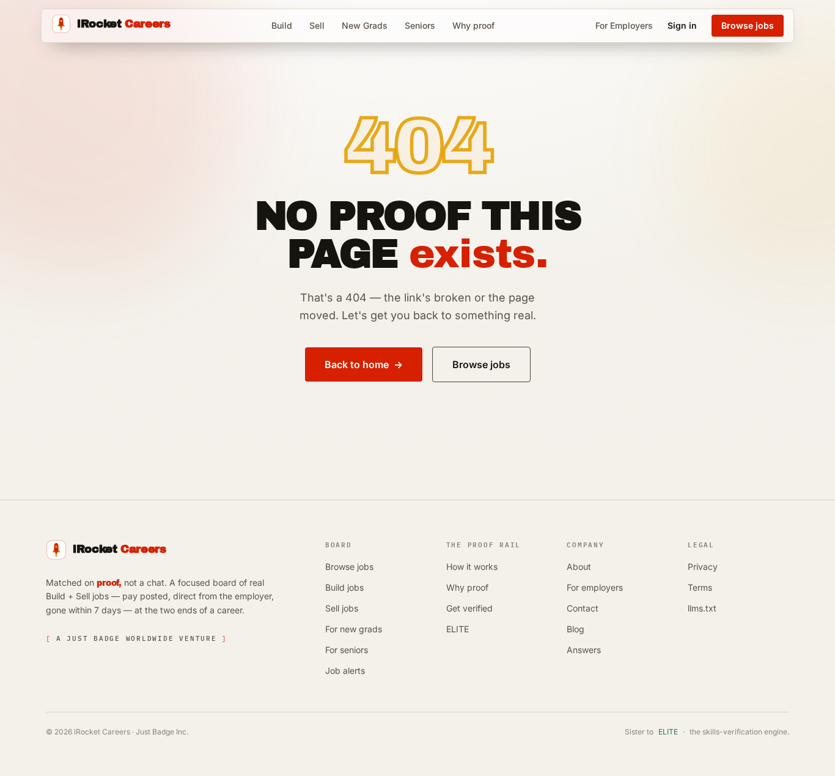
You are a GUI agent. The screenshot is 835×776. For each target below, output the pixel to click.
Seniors (420, 25)
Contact (582, 608)
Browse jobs (349, 566)
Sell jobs (341, 608)
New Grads (365, 25)
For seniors (346, 650)
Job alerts (345, 670)
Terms (700, 587)
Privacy (703, 566)
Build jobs (344, 587)
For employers (595, 587)
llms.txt (702, 608)
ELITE (457, 629)
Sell (317, 25)
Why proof (473, 25)
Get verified (469, 608)
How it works (472, 566)
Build (281, 25)
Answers (584, 650)
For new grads (353, 629)
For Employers (624, 25)
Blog (575, 629)
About (579, 566)
